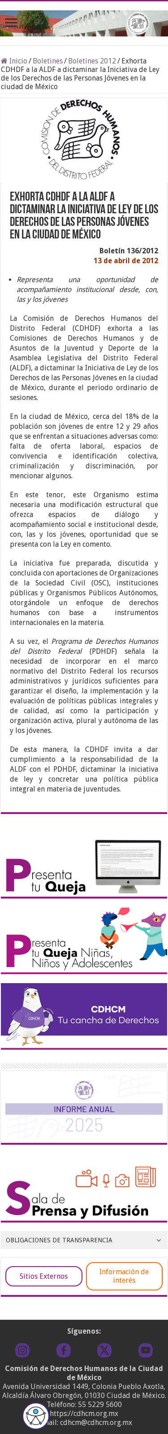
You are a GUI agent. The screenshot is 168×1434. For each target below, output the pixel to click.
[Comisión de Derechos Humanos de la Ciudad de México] (84, 21)
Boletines (48, 61)
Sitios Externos (44, 1276)
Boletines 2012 (92, 61)
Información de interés (124, 1276)
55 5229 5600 (100, 1404)
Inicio (17, 61)
